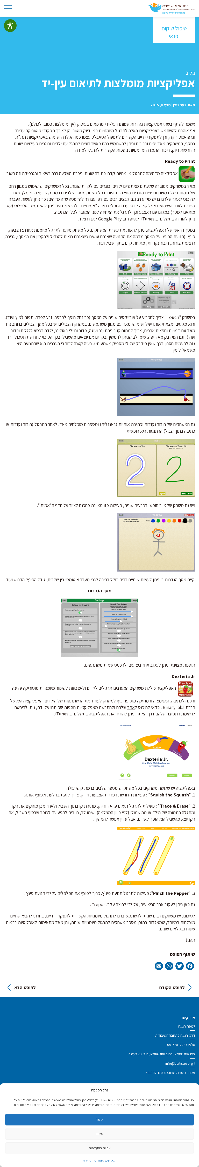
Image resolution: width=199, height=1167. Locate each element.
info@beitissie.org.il (180, 1063)
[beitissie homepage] (171, 8)
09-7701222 (176, 1044)
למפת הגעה (186, 1026)
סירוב (99, 1133)
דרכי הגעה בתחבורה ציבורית (175, 1035)
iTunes (147, 219)
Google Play (110, 219)
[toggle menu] (8, 8)
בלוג (190, 72)
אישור (99, 1119)
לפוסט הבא (25, 987)
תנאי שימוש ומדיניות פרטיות (99, 1160)
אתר (176, 199)
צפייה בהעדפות (100, 1147)
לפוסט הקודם (172, 987)
